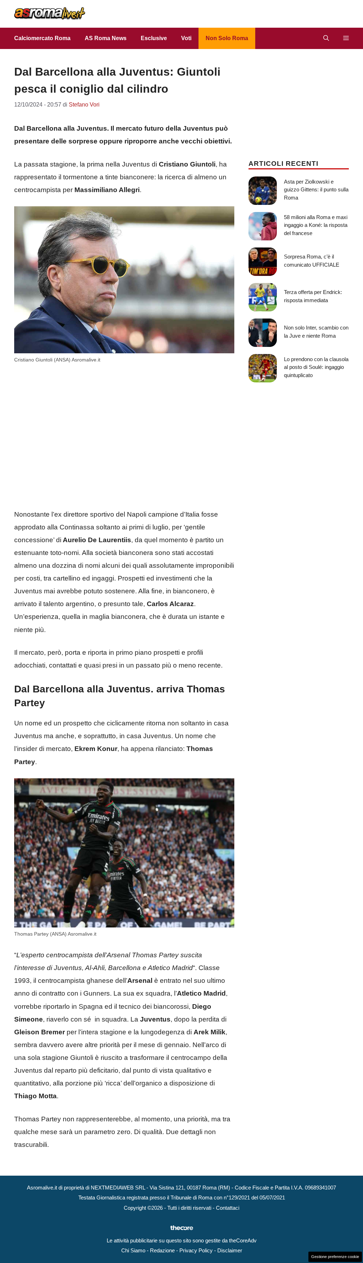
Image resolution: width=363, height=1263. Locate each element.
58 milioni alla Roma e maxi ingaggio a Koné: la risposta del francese (315, 225)
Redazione (162, 1250)
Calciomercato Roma (42, 38)
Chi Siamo (133, 1250)
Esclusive (154, 38)
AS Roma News (106, 38)
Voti (186, 38)
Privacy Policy (196, 1250)
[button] (326, 38)
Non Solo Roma (227, 38)
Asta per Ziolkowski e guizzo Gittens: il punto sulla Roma (316, 190)
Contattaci (227, 1208)
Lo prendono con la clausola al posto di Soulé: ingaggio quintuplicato (316, 367)
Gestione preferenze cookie (335, 1256)
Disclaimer (229, 1250)
